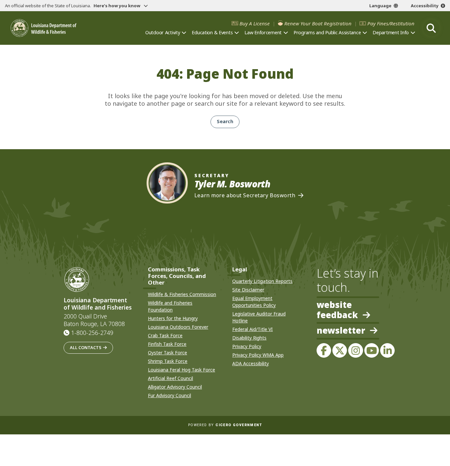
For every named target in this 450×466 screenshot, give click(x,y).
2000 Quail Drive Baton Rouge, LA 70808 (94, 320)
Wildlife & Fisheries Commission (182, 294)
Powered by (225, 425)
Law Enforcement (263, 32)
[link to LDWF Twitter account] (339, 350)
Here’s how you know (117, 5)
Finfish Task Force (167, 344)
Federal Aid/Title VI (252, 329)
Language (380, 5)
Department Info (391, 32)
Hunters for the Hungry (173, 318)
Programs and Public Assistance (327, 32)
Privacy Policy (246, 346)
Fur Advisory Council (169, 395)
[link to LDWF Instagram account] (355, 350)
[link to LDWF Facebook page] (324, 350)
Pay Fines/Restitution (390, 23)
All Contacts (85, 347)
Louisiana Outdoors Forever (178, 327)
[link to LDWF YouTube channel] (371, 350)
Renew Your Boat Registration (318, 23)
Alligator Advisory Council (175, 387)
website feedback (337, 310)
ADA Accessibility (250, 363)
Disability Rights (249, 338)
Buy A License (254, 23)
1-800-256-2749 (92, 333)
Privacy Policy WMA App (258, 355)
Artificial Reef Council (170, 378)
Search (225, 121)
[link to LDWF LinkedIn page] (387, 350)
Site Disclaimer (248, 290)
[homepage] (43, 28)
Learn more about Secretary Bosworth (244, 195)
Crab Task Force (165, 335)
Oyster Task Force (167, 352)
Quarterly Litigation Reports (262, 281)
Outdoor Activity (162, 32)
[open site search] (431, 28)
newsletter (341, 331)
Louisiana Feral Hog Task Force (181, 370)
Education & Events (212, 32)
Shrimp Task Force (167, 361)
